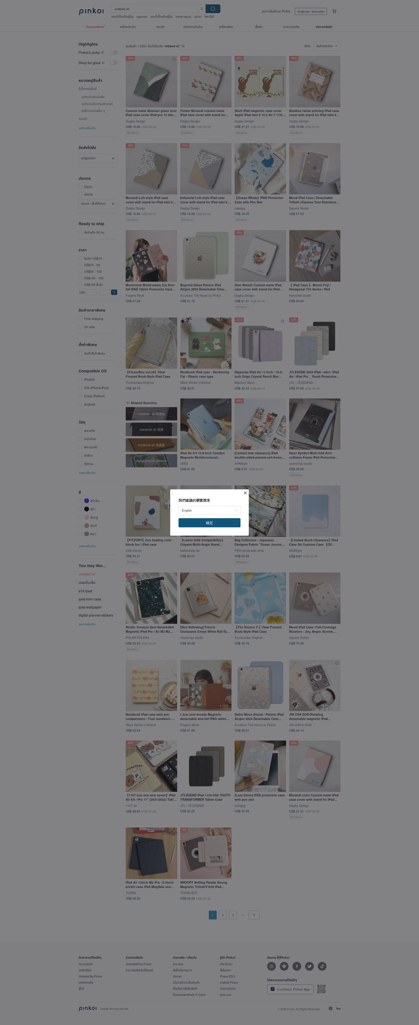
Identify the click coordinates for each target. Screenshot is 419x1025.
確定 (209, 522)
